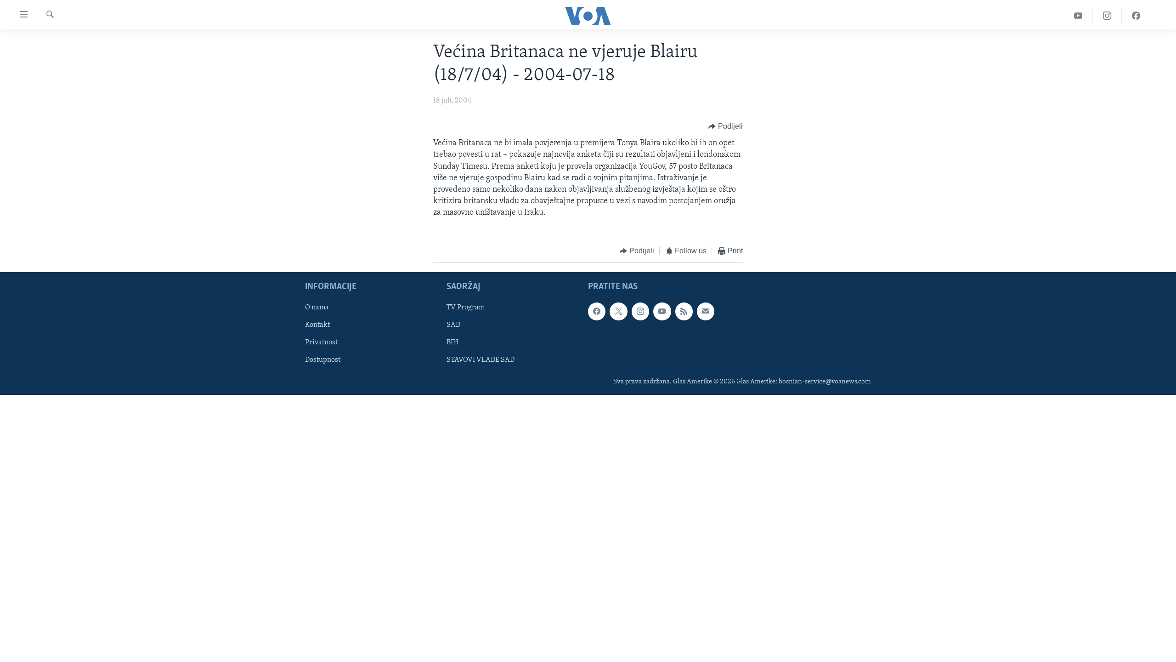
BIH (452, 342)
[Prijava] (705, 311)
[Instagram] (1107, 16)
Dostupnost (322, 360)
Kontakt (317, 325)
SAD (453, 325)
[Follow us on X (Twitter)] (618, 311)
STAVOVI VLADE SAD (480, 360)
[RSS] (684, 311)
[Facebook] (1136, 16)
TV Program (466, 307)
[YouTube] (1078, 16)
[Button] (725, 126)
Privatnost (321, 342)
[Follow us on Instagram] (640, 311)
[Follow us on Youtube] (662, 311)
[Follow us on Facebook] (596, 311)
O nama (317, 307)
